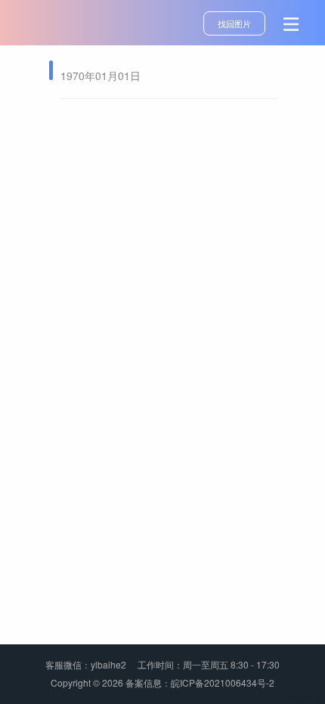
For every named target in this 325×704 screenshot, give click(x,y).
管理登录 (304, 698)
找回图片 (234, 23)
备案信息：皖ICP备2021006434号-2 (199, 682)
